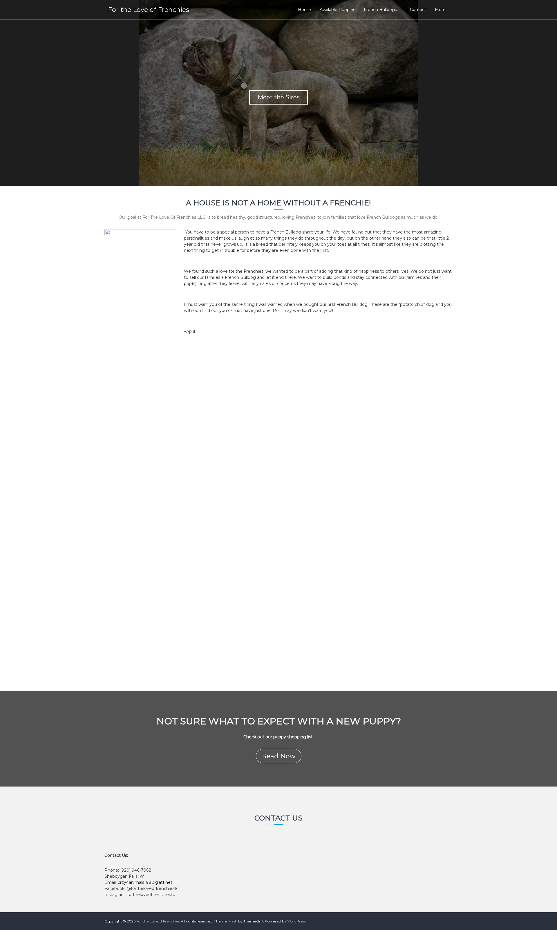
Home (304, 9)
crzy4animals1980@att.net (145, 882)
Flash (233, 921)
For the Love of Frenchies (148, 10)
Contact (418, 9)
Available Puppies (337, 9)
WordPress (296, 921)
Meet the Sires (279, 97)
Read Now (278, 756)
